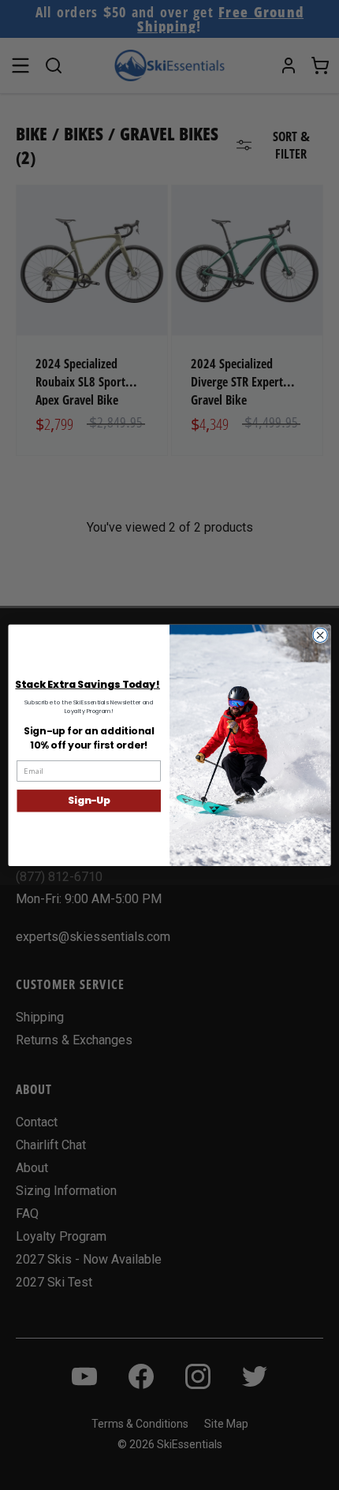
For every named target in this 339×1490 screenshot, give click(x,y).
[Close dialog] (320, 635)
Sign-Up (89, 800)
